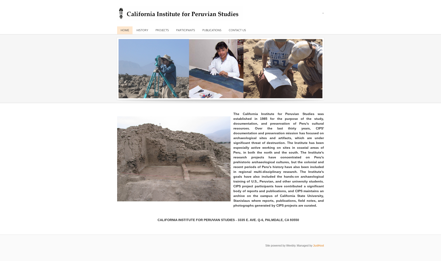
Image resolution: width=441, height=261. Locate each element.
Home (125, 30)
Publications (211, 30)
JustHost (318, 245)
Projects (162, 30)
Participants (185, 30)
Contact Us (237, 30)
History (142, 30)
